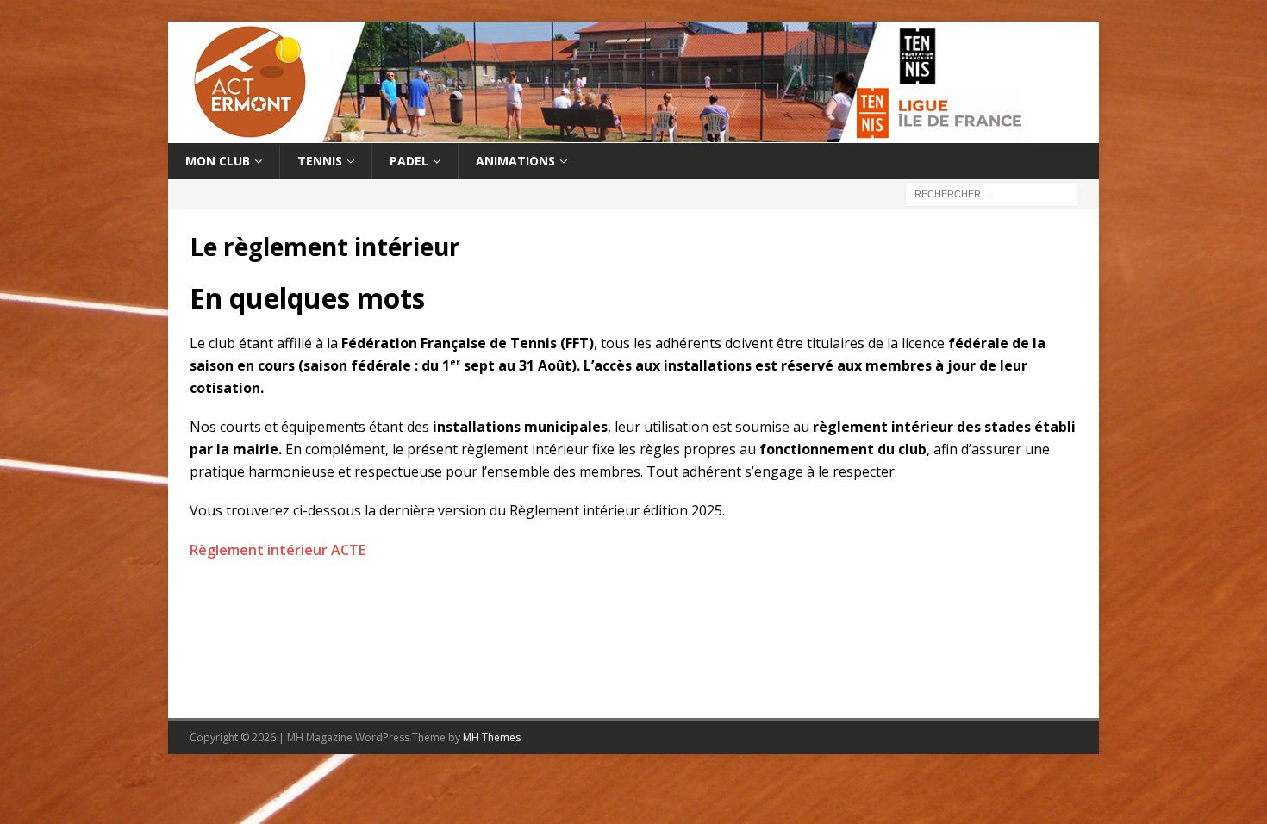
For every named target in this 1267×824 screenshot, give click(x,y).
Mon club (217, 161)
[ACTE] (598, 133)
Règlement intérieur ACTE (277, 549)
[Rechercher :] (991, 193)
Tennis (319, 161)
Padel (409, 161)
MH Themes (492, 737)
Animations (515, 161)
